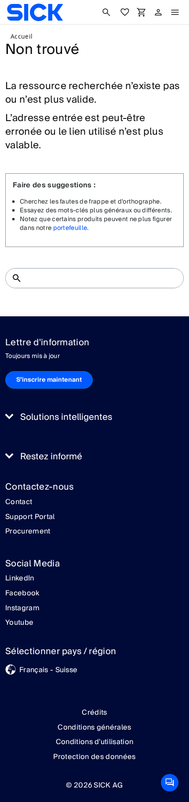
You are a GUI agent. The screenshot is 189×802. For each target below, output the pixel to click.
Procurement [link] (28, 531)
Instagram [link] (22, 608)
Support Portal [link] (30, 517)
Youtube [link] (19, 623)
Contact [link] (18, 502)
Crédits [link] (94, 712)
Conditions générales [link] (94, 727)
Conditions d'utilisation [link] (95, 742)
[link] (35, 12)
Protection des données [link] (94, 757)
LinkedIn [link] (19, 578)
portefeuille (70, 228)
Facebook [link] (22, 593)
